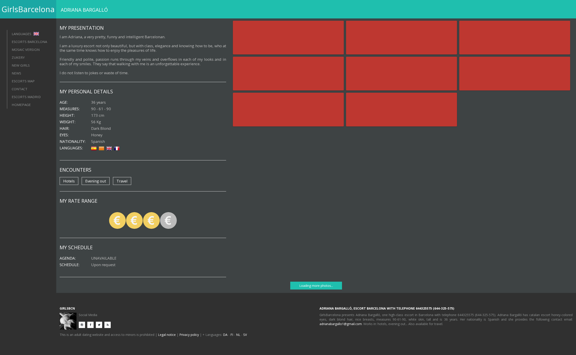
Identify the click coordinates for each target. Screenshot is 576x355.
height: (67, 115)
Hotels (69, 181)
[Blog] (108, 324)
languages (22, 33)
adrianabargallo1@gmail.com (341, 324)
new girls (21, 65)
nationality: (73, 141)
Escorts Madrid (26, 96)
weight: (67, 122)
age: (64, 102)
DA (225, 335)
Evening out (95, 181)
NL (238, 335)
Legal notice (167, 335)
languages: (71, 148)
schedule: (69, 265)
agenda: (68, 258)
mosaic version (26, 49)
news (16, 73)
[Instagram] (83, 324)
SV (245, 335)
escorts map (23, 81)
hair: (64, 128)
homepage (21, 104)
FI (231, 335)
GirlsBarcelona (28, 9)
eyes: (64, 135)
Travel (122, 181)
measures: (70, 109)
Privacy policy (189, 335)
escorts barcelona (29, 41)
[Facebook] (91, 324)
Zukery (18, 57)
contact (19, 89)
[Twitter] (100, 324)
